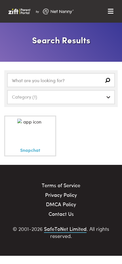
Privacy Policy (61, 194)
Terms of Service (61, 185)
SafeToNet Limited (65, 228)
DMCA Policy (61, 204)
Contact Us (61, 213)
